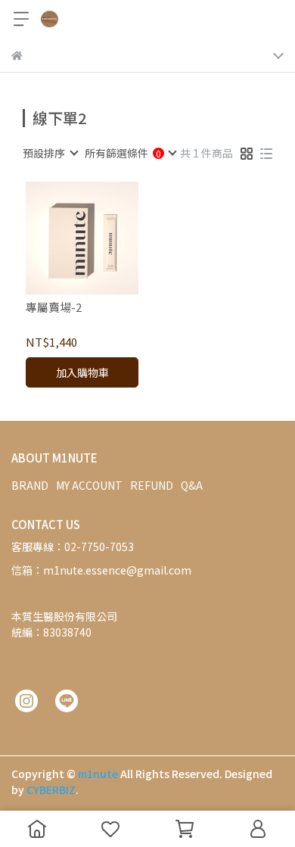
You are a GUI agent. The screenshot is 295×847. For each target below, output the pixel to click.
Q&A (192, 485)
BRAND (29, 485)
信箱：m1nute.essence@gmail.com (101, 570)
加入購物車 (82, 372)
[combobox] (50, 153)
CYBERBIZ (51, 789)
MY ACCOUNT (89, 485)
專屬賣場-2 (54, 307)
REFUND (151, 485)
